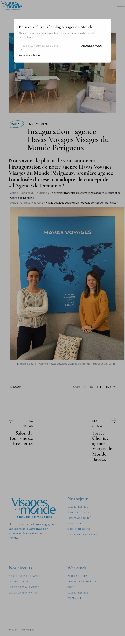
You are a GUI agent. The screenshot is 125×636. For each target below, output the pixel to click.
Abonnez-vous (91, 46)
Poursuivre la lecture (29, 55)
